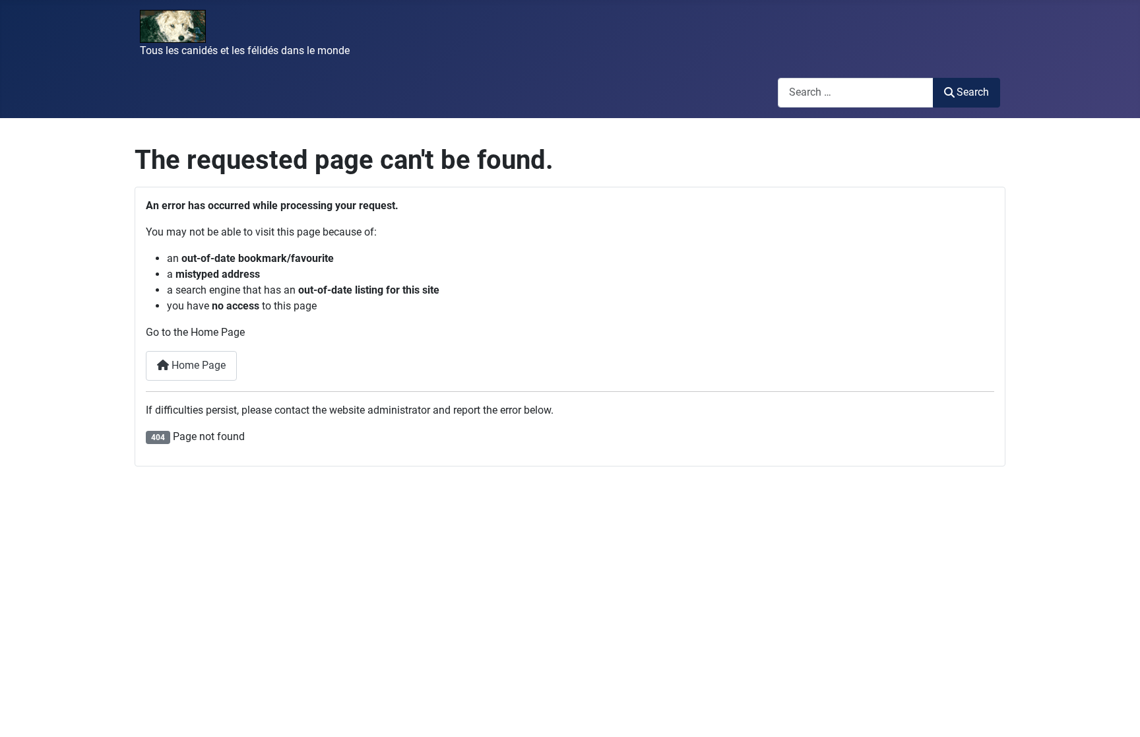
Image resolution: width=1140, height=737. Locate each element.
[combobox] (856, 93)
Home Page (197, 365)
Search (973, 92)
